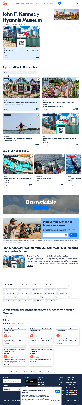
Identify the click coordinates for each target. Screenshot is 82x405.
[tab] (11, 285)
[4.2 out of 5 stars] (7, 324)
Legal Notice (41, 382)
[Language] (70, 3)
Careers (61, 382)
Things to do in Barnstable (34, 371)
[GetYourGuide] (5, 3)
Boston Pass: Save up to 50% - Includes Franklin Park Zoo (15, 329)
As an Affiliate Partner (71, 385)
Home (4, 371)
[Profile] (76, 3)
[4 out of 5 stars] (67, 333)
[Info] (24, 24)
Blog (60, 385)
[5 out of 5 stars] (15, 333)
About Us (61, 379)
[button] (21, 43)
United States (11, 371)
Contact (40, 379)
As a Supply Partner (71, 379)
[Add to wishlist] (38, 27)
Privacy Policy (41, 385)
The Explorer (61, 393)
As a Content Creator (71, 382)
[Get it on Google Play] (31, 381)
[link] (21, 43)
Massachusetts (21, 371)
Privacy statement (25, 242)
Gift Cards (61, 390)
